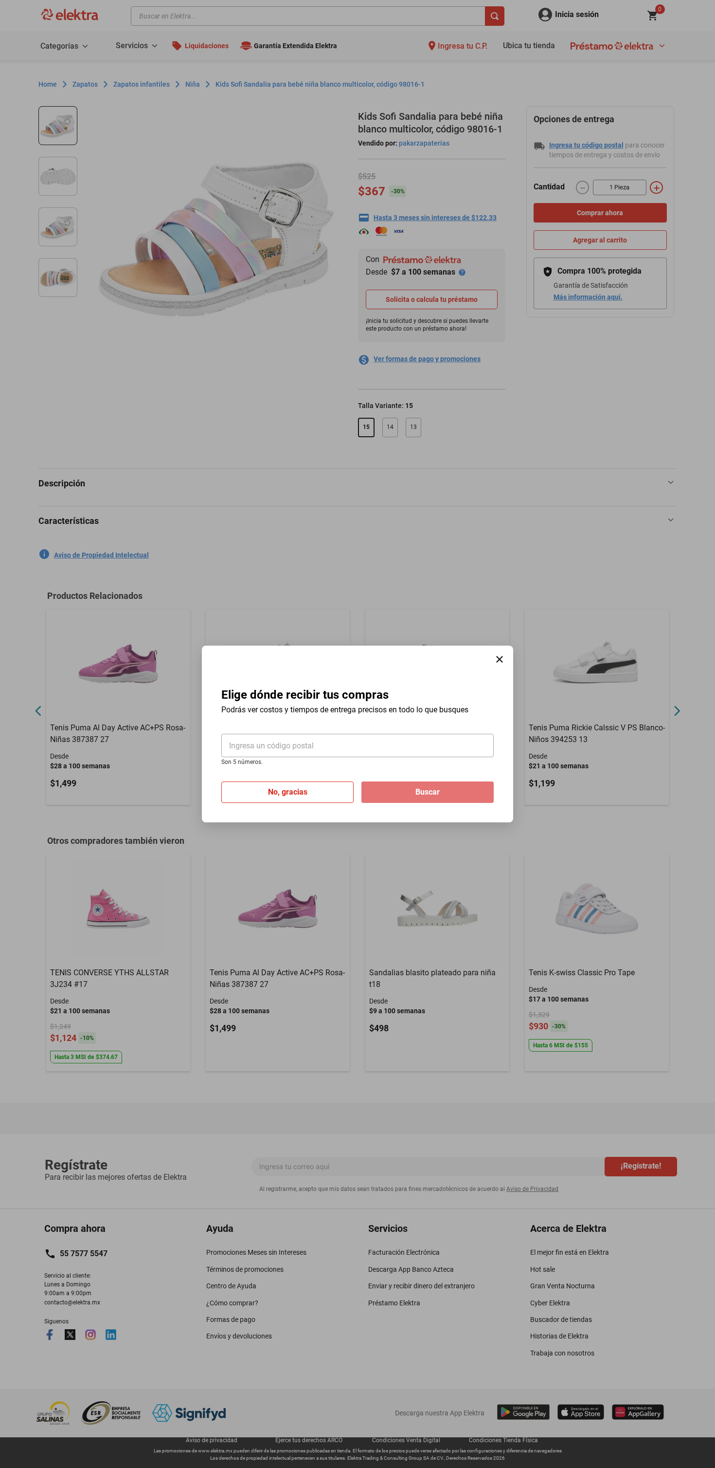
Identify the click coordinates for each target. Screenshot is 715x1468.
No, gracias (287, 792)
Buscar (427, 792)
